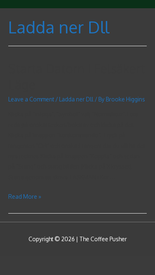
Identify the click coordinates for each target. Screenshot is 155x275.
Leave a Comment (31, 99)
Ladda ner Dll (76, 99)
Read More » (24, 196)
